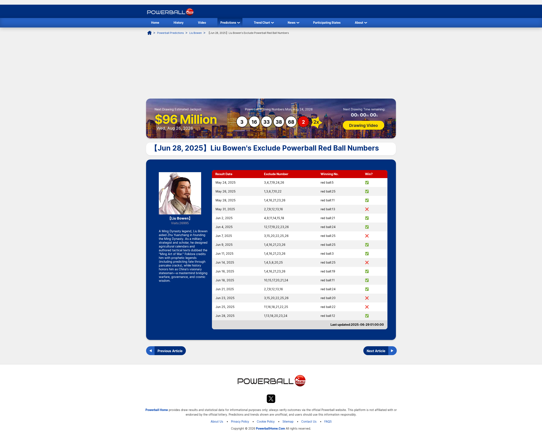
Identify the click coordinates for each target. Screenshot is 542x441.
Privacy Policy (240, 421)
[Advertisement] (271, 66)
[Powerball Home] (170, 15)
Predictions (228, 22)
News (291, 22)
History (179, 22)
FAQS (328, 421)
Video (202, 22)
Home (155, 22)
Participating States (326, 22)
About (359, 22)
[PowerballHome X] (271, 399)
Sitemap (287, 421)
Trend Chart (262, 22)
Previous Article (170, 351)
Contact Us (309, 421)
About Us (217, 421)
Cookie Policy (266, 421)
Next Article (376, 351)
